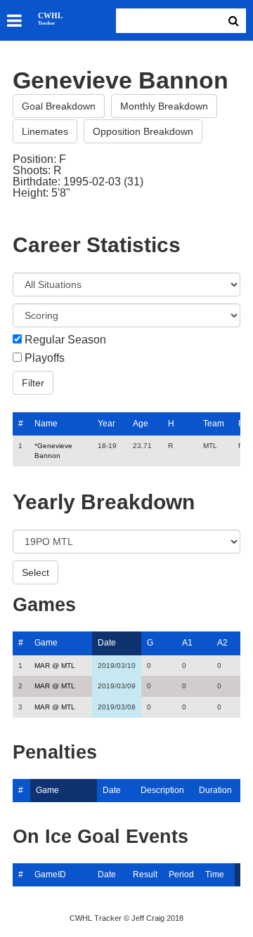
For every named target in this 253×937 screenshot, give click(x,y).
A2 (222, 643)
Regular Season (65, 340)
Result (145, 874)
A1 (187, 643)
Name (46, 423)
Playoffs (45, 358)
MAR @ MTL (54, 665)
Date (107, 643)
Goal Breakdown (59, 106)
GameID (50, 874)
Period (181, 874)
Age (140, 423)
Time (214, 874)
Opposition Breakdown (143, 131)
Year (106, 423)
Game (46, 643)
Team (213, 423)
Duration (215, 790)
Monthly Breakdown (164, 106)
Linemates (45, 131)
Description (162, 790)
